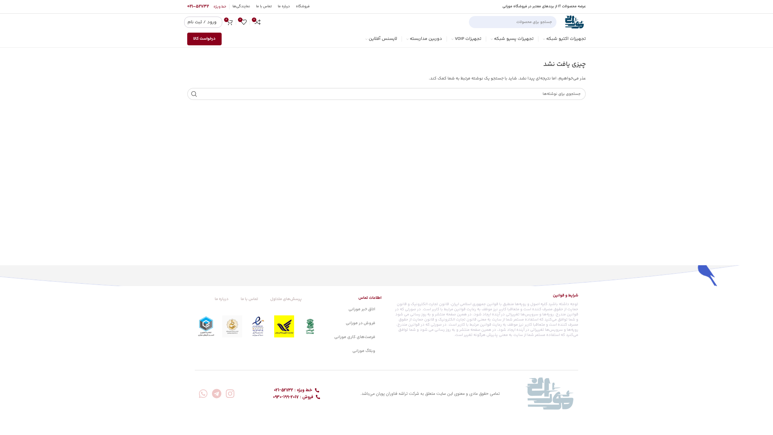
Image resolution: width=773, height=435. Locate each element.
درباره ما (222, 299)
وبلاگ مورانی (363, 351)
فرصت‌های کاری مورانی (354, 337)
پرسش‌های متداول (286, 299)
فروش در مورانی (360, 323)
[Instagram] (230, 393)
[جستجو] (476, 22)
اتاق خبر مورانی (361, 309)
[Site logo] (574, 22)
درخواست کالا (204, 39)
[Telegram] (216, 393)
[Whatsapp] (203, 393)
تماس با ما (249, 299)
